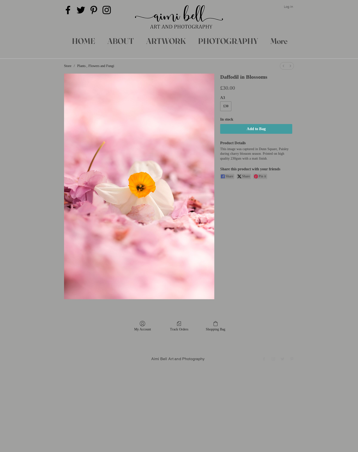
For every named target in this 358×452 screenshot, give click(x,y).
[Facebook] (68, 10)
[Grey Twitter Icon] (282, 358)
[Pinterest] (93, 10)
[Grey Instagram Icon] (273, 358)
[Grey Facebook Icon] (264, 358)
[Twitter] (80, 10)
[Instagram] (106, 10)
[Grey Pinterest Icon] (291, 358)
